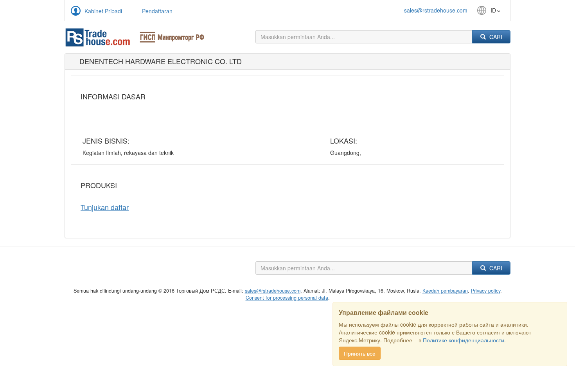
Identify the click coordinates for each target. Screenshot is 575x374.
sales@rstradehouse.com (435, 10)
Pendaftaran (157, 11)
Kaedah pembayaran (445, 290)
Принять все (360, 353)
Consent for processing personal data (287, 297)
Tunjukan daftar (105, 207)
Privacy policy (485, 290)
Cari (495, 37)
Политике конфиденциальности (463, 340)
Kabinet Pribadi (103, 11)
